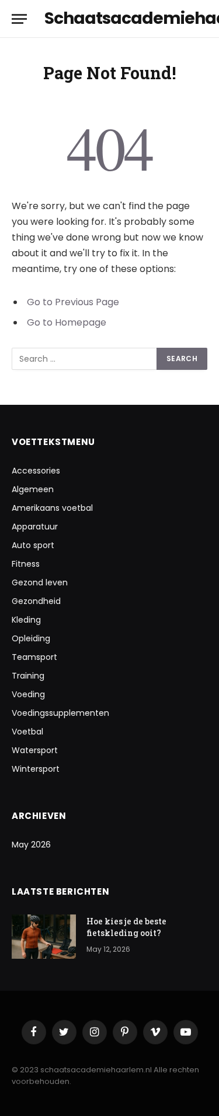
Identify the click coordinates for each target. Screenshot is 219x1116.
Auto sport (33, 545)
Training (28, 675)
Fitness (26, 564)
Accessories (36, 470)
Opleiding (31, 638)
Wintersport (36, 769)
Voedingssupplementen (60, 713)
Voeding (28, 694)
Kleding (26, 620)
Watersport (35, 750)
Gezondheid (36, 601)
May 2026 (31, 844)
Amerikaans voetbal (52, 508)
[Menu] (19, 19)
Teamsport (34, 657)
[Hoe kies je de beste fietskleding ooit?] (44, 936)
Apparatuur (35, 526)
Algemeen (33, 489)
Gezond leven (40, 582)
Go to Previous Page (73, 302)
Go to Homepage (66, 322)
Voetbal (27, 731)
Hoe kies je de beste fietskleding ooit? (126, 927)
